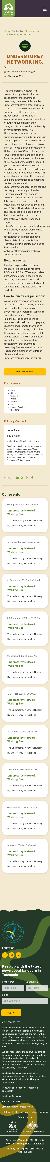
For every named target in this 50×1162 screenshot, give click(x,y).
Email (5, 994)
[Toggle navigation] (45, 9)
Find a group (32, 31)
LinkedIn (9, 1091)
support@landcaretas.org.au (18, 1107)
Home (7, 31)
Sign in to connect (25, 371)
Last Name (32, 981)
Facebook (20, 1088)
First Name (8, 981)
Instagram (33, 1088)
